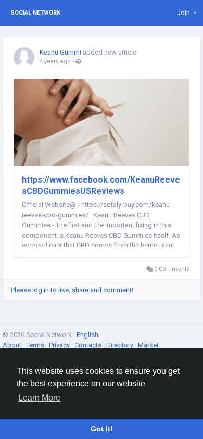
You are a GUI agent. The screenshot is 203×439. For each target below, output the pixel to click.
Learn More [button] (39, 397)
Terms (36, 345)
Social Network (35, 12)
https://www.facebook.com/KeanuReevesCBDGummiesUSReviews (101, 185)
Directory (120, 345)
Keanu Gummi (60, 52)
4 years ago (55, 61)
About (13, 345)
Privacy (60, 345)
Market (148, 345)
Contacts (88, 345)
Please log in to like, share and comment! (72, 290)
